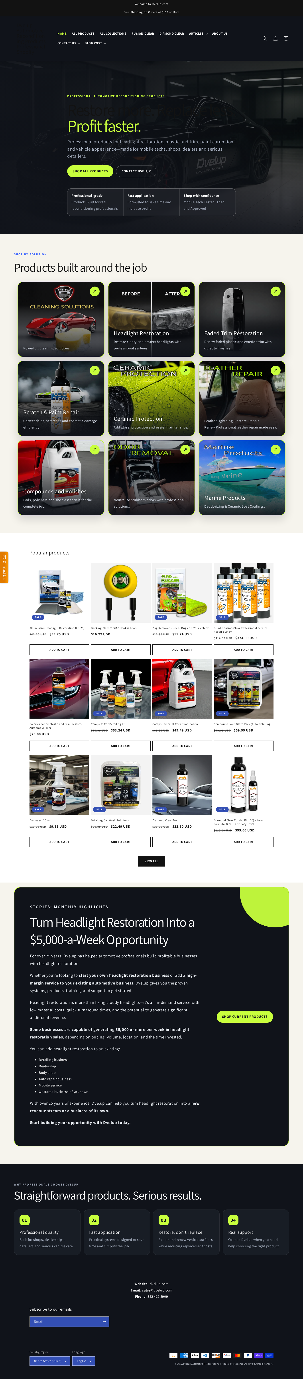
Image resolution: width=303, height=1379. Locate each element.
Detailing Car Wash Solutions (110, 820)
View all (151, 861)
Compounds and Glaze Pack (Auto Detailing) (243, 724)
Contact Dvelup (136, 171)
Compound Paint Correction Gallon (175, 724)
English (81, 1361)
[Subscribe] (104, 1321)
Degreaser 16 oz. (40, 820)
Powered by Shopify (262, 1363)
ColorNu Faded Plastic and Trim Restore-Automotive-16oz (56, 726)
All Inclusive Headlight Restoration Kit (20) (57, 628)
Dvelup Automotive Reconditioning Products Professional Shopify (217, 1363)
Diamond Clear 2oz (164, 820)
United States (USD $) (47, 1361)
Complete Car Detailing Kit (108, 724)
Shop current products (245, 1016)
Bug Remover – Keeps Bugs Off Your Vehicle (180, 628)
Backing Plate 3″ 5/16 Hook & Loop (114, 628)
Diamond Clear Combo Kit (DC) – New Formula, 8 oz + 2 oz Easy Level (238, 822)
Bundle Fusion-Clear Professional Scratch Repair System (241, 630)
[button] (198, 33)
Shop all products (90, 171)
